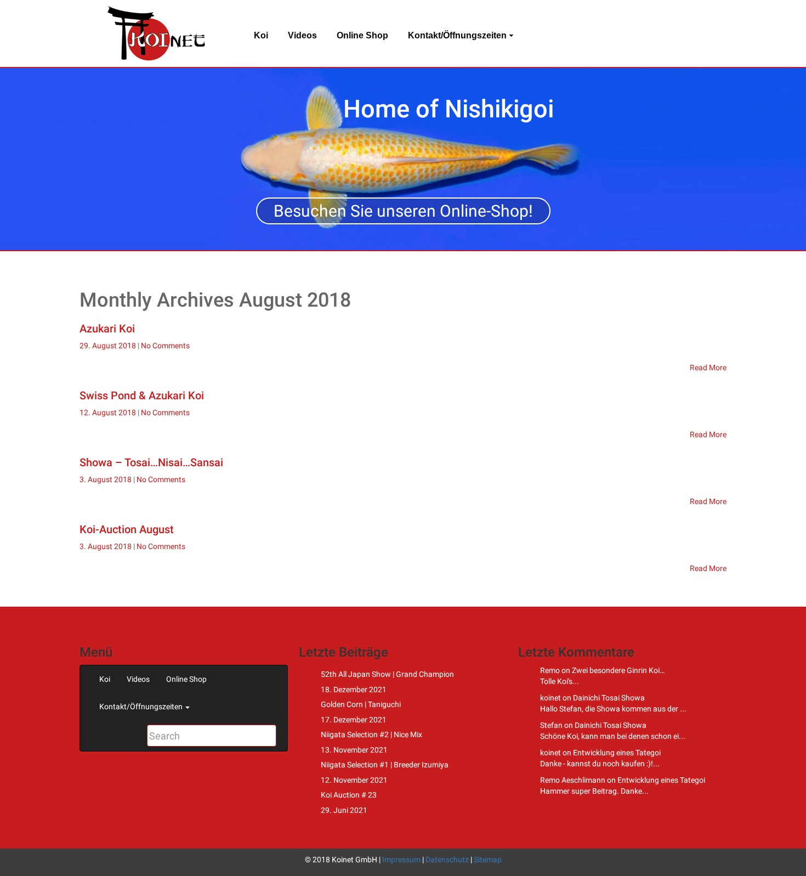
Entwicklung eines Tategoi (617, 752)
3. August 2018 (106, 479)
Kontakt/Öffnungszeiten (457, 35)
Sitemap (488, 859)
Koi (261, 35)
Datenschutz (447, 859)
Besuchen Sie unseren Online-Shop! (403, 211)
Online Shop (362, 35)
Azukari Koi (107, 328)
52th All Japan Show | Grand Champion (387, 674)
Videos (302, 35)
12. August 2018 (109, 412)
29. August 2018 (109, 345)
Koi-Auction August (127, 529)
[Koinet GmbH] (156, 33)
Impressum (401, 859)
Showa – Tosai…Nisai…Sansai (151, 462)
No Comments (165, 345)
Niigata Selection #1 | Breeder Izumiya (385, 764)
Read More (708, 367)
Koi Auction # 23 (349, 794)
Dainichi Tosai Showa (609, 697)
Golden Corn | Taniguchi (361, 704)
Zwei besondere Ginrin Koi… (618, 670)
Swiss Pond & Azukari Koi (142, 395)
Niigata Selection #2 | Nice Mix (371, 734)
